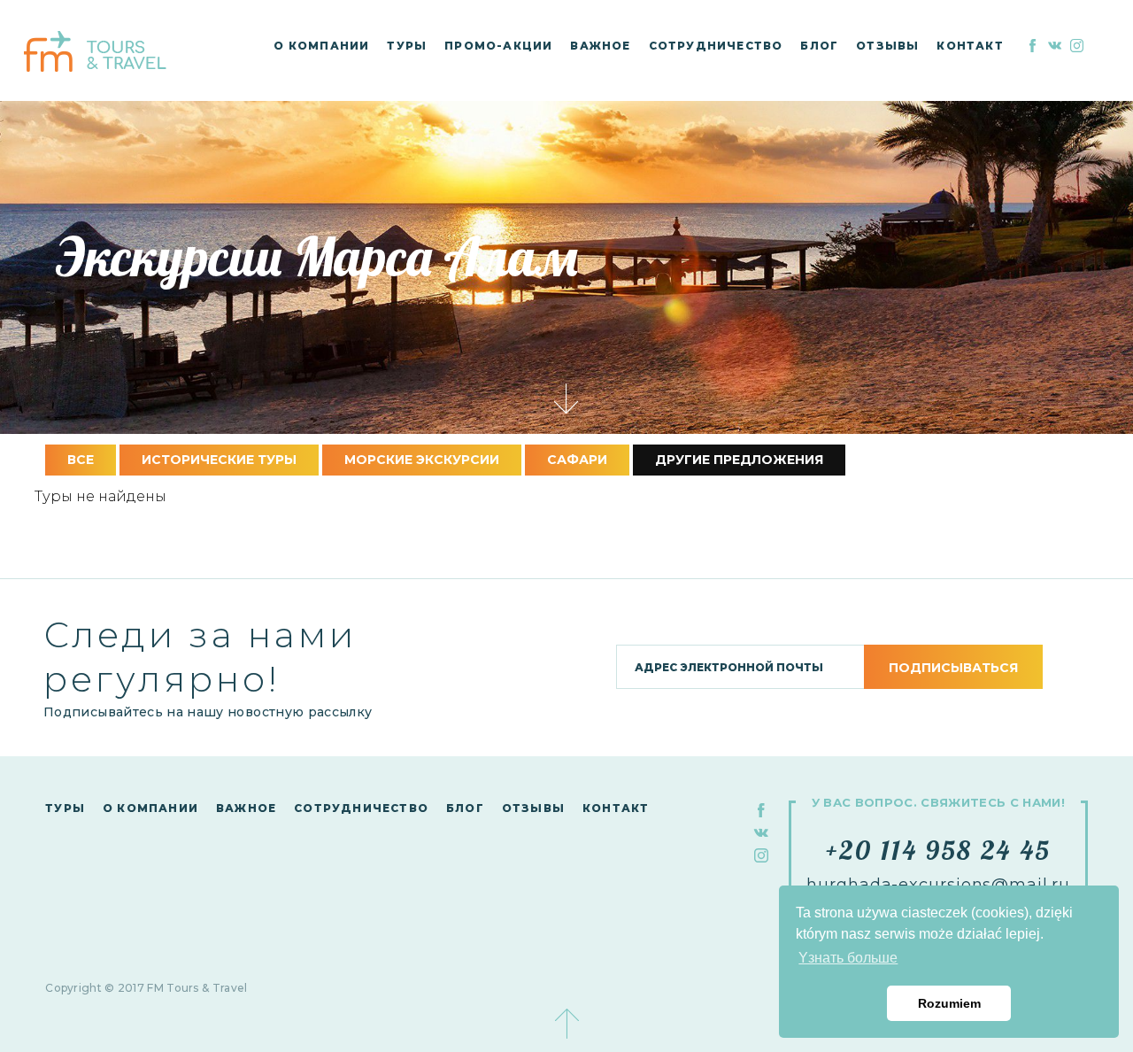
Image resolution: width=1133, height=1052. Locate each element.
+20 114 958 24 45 (938, 850)
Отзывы (887, 45)
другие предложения (739, 460)
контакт (969, 45)
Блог (819, 45)
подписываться (953, 668)
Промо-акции (498, 45)
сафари (577, 460)
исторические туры (219, 460)
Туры (407, 45)
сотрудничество (716, 45)
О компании (321, 45)
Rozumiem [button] (949, 1003)
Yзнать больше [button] (848, 957)
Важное (600, 45)
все (80, 460)
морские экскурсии (421, 460)
